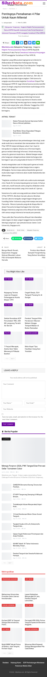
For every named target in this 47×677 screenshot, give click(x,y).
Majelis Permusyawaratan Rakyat (14, 50)
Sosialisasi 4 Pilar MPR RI (10, 233)
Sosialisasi (31, 81)
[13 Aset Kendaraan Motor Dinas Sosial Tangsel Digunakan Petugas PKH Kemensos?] (7, 516)
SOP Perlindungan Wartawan (33, 663)
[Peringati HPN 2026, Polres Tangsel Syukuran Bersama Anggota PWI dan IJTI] (35, 611)
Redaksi (6, 663)
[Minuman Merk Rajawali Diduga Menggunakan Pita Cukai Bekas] (35, 635)
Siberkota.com (7, 47)
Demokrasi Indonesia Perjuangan (32, 52)
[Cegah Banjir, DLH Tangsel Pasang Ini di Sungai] (34, 284)
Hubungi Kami (16, 663)
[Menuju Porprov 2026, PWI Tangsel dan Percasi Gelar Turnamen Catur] (23, 450)
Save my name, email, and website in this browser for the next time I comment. (22, 418)
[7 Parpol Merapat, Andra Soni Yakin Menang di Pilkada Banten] (13, 338)
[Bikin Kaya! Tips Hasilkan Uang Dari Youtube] (34, 338)
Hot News (8, 279)
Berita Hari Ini (10, 230)
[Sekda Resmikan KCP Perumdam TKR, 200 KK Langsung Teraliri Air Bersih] (13, 309)
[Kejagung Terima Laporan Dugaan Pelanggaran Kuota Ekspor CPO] (13, 284)
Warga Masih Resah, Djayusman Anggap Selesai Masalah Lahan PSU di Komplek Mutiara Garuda (11, 255)
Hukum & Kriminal (9, 605)
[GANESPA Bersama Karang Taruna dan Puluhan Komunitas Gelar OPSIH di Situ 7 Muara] (7, 487)
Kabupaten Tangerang (33, 230)
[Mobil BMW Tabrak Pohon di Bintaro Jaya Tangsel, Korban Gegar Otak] (12, 635)
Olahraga (6, 439)
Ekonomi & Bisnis (31, 333)
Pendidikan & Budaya (10, 579)
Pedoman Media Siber (23, 666)
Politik (7, 333)
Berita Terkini (20, 230)
